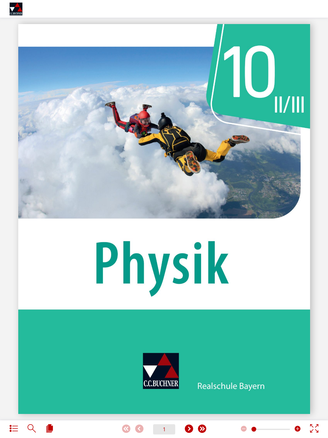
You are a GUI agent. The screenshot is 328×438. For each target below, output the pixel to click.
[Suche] (32, 429)
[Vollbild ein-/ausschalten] (314, 429)
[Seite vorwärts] (189, 429)
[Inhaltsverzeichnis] (14, 429)
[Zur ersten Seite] (126, 429)
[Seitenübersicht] (49, 429)
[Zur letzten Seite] (202, 429)
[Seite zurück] (139, 429)
